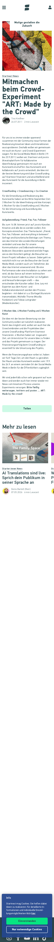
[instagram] (9, 937)
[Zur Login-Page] (50, 7)
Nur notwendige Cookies (27, 929)
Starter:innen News (12, 469)
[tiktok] (45, 937)
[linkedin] (36, 937)
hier (33, 914)
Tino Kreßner (17, 119)
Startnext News (10, 76)
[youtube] (27, 937)
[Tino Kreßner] (6, 120)
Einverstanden (27, 921)
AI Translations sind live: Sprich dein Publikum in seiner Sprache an (24, 478)
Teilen (27, 408)
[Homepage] (27, 8)
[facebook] (18, 937)
